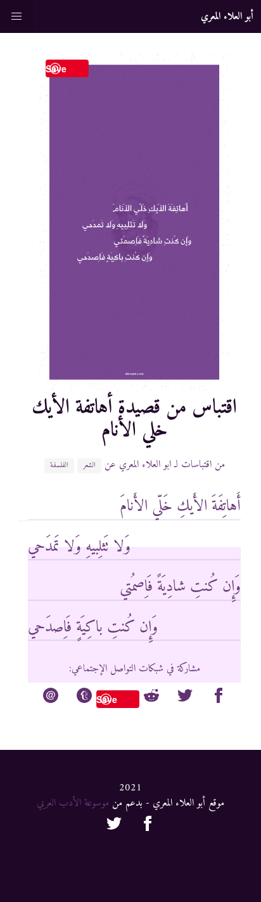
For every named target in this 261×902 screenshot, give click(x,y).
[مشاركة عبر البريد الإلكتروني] (50, 698)
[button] (16, 16)
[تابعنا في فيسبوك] (147, 826)
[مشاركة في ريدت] (151, 698)
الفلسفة (59, 466)
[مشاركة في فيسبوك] (218, 698)
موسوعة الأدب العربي (73, 803)
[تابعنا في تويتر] (114, 826)
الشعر (89, 466)
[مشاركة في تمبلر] (84, 698)
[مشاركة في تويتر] (185, 698)
